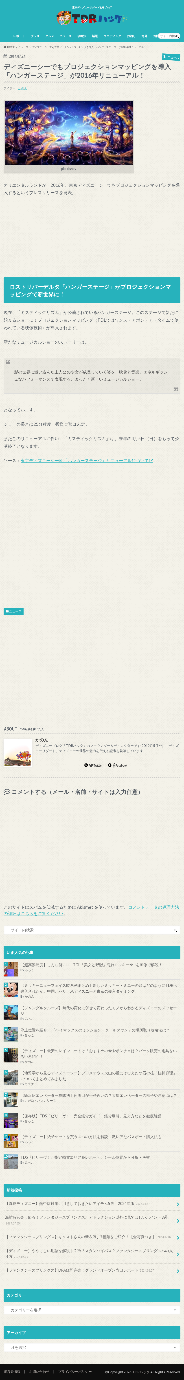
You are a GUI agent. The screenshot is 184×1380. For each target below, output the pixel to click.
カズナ (29, 1084)
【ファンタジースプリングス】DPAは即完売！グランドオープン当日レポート (79, 1270)
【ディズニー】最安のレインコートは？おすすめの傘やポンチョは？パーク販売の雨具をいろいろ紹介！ (98, 1053)
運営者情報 (12, 1371)
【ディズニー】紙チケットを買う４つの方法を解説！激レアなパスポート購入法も (91, 1136)
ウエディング (112, 36)
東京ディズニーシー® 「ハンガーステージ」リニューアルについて (85, 460)
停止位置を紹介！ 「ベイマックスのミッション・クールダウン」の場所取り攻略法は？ (95, 1030)
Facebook (121, 765)
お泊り (131, 36)
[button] (69, 133)
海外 (144, 36)
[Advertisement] (92, 234)
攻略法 (81, 36)
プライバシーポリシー (75, 1371)
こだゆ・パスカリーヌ (40, 1100)
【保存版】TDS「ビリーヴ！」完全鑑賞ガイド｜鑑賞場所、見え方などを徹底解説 (90, 1116)
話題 (95, 36)
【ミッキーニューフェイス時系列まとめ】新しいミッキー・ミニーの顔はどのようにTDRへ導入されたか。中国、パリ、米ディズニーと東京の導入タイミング (98, 988)
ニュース (66, 36)
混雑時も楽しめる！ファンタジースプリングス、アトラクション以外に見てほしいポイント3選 (86, 1220)
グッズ (35, 36)
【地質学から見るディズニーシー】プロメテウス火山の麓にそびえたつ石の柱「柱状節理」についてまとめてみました (98, 1076)
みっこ (29, 970)
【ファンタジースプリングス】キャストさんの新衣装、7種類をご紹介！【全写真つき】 (88, 1236)
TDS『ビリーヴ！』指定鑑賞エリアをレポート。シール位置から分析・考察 (85, 1157)
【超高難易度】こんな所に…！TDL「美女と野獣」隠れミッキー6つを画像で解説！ (91, 964)
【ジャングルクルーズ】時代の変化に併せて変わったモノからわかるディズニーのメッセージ (98, 1010)
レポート (19, 36)
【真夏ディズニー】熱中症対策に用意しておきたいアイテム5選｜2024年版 (77, 1203)
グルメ (49, 36)
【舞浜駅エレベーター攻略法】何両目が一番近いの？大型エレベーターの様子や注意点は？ (98, 1095)
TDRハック (141, 1372)
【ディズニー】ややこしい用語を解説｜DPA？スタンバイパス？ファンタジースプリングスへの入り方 (89, 1253)
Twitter (98, 765)
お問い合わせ (39, 1371)
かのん (22, 88)
